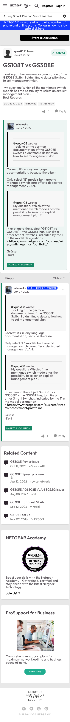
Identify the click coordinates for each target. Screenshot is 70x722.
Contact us (35, 694)
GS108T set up (20, 515)
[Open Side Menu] (5, 6)
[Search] (36, 6)
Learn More (35, 671)
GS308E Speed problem (27, 474)
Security (35, 699)
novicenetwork (40, 481)
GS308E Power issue (24, 461)
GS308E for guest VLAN (27, 502)
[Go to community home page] (16, 5)
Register (47, 6)
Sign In (60, 6)
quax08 (18, 51)
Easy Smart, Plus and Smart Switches (29, 16)
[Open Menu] (64, 16)
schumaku (22, 124)
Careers (35, 697)
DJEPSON (37, 519)
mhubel (35, 506)
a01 (33, 494)
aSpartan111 (37, 466)
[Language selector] (27, 5)
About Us (35, 692)
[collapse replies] (35, 285)
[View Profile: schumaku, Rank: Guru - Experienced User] (8, 290)
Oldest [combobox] (59, 278)
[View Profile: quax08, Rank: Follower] (7, 53)
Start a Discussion (45, 38)
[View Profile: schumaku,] (10, 126)
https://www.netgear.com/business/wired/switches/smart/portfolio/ (35, 242)
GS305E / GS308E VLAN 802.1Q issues (37, 489)
